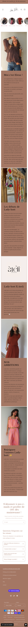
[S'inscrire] (23, 522)
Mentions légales (14, 623)
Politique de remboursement (9, 575)
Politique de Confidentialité (9, 572)
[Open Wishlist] (25, 624)
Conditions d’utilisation (20, 619)
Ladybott (8, 615)
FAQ (4, 581)
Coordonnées (10, 617)
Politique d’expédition (8, 621)
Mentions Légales (7, 578)
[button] (2, 9)
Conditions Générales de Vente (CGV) (11, 568)
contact (4, 585)
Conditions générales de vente (19, 621)
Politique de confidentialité (9, 619)
